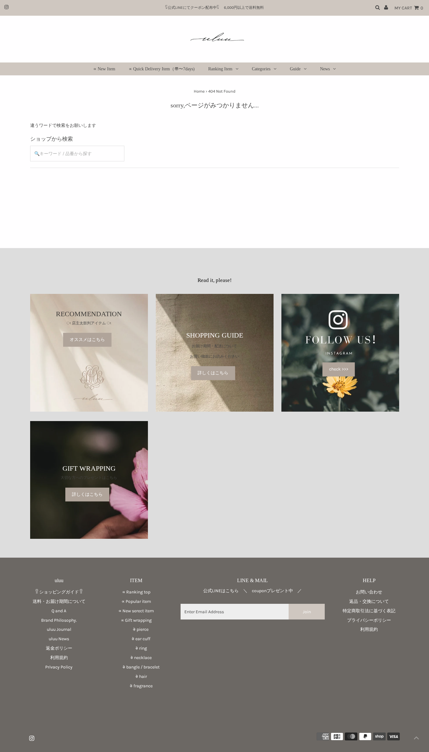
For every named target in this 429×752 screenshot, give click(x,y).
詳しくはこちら (213, 373)
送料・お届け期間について (59, 601)
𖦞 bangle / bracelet (136, 667)
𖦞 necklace (136, 657)
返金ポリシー (59, 648)
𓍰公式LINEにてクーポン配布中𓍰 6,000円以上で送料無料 (216, 7)
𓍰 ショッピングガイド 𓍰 (59, 592)
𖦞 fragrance (136, 686)
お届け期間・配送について (214, 346)
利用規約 (59, 657)
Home (199, 91)
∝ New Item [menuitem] (104, 69)
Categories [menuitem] (261, 69)
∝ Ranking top (136, 592)
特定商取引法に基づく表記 (369, 611)
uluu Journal (59, 629)
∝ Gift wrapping (136, 620)
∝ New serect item (136, 611)
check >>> (338, 369)
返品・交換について (369, 601)
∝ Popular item (136, 601)
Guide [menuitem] (295, 69)
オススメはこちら (87, 339)
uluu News (59, 638)
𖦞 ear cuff (136, 638)
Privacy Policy (59, 667)
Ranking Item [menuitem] (220, 69)
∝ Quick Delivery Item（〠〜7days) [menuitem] (162, 69)
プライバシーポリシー (369, 620)
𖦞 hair (136, 676)
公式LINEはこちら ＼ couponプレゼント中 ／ (252, 590)
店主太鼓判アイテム (89, 323)
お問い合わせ (369, 592)
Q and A (59, 611)
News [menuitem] (325, 69)
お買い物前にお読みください (216, 356)
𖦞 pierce (136, 629)
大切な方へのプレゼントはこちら (89, 477)
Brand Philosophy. (59, 620)
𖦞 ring (136, 648)
